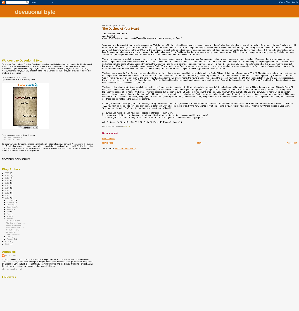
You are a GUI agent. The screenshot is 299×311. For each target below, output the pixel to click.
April (8, 219)
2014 (7, 188)
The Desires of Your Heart (120, 28)
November (11, 202)
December (11, 200)
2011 (7, 195)
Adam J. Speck (11, 255)
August (9, 209)
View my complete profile (12, 269)
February (10, 239)
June (9, 214)
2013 (7, 190)
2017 (7, 180)
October (10, 205)
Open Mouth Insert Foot (15, 228)
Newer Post (107, 143)
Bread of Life (11, 232)
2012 (7, 193)
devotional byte (35, 12)
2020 (7, 173)
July (8, 212)
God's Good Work (13, 230)
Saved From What (13, 234)
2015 (7, 185)
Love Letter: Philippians (12, 137)
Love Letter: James (19, 77)
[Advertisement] (17, 37)
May (8, 216)
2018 (7, 178)
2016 (7, 183)
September (11, 207)
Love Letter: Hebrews (11, 140)
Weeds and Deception (14, 225)
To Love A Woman (13, 221)
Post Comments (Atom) (125, 148)
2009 (7, 241)
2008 (7, 244)
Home (200, 143)
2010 (7, 198)
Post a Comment (108, 138)
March (9, 237)
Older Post (292, 143)
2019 (7, 175)
